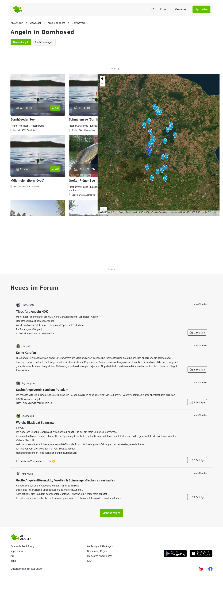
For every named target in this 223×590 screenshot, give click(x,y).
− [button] (102, 84)
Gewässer (181, 9)
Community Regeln (97, 551)
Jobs (13, 560)
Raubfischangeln (44, 42)
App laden (201, 9)
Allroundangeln (21, 42)
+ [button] (102, 78)
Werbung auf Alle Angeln (100, 546)
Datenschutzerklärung (22, 546)
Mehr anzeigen (111, 513)
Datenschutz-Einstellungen (26, 568)
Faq (89, 560)
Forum (164, 9)
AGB (12, 556)
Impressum (16, 551)
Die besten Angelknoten (99, 556)
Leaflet (101, 212)
